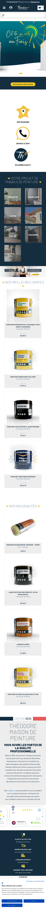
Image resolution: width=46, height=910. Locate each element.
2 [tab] (24, 73)
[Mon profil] (10, 8)
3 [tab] (26, 73)
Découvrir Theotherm (23, 84)
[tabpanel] (23, 49)
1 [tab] (20, 73)
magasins (11, 790)
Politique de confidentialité (35, 881)
